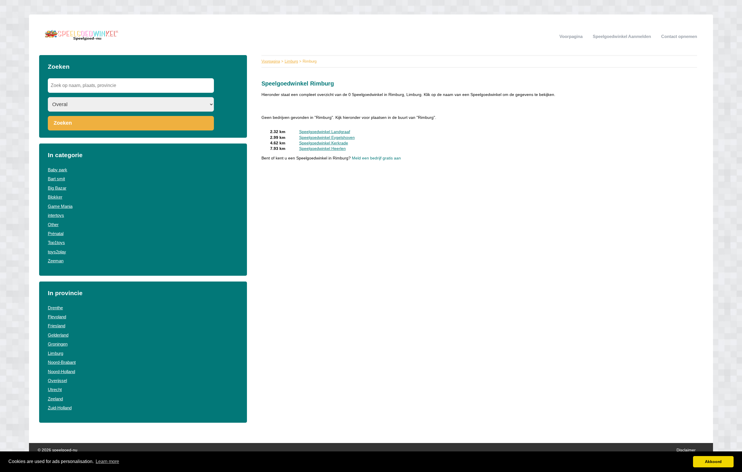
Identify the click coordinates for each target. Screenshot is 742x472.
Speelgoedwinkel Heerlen (322, 148)
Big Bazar (57, 188)
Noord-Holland (61, 371)
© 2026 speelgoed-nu (57, 450)
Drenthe (55, 307)
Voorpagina (571, 36)
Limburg (55, 353)
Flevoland (57, 316)
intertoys (56, 215)
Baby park (57, 169)
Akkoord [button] (713, 461)
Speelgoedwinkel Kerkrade (323, 143)
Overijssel (57, 380)
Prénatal (55, 233)
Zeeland (55, 398)
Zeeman (55, 260)
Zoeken (63, 123)
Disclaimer (686, 450)
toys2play (57, 251)
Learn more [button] (107, 461)
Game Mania (60, 206)
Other (53, 224)
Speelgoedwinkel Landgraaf (324, 132)
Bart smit (56, 178)
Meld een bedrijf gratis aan (376, 158)
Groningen (58, 344)
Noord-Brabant (62, 362)
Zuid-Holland (60, 407)
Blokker (55, 197)
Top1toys (56, 242)
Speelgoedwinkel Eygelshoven (327, 137)
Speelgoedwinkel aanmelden (622, 36)
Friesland (56, 325)
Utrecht (55, 389)
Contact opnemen (679, 36)
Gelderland (58, 335)
